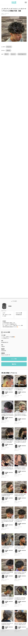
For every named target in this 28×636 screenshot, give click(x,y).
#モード (6, 54)
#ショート (13, 54)
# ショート (9, 46)
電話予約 (14, 368)
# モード (8, 50)
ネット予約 (14, 362)
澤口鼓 (9, 310)
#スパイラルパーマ (22, 54)
